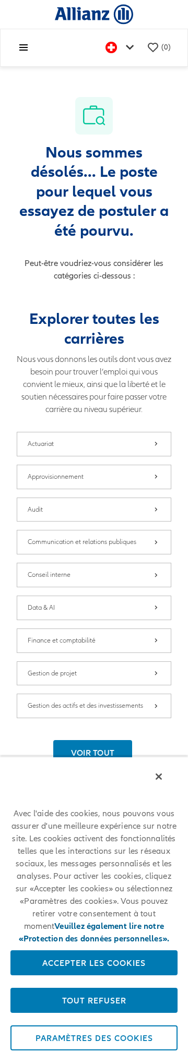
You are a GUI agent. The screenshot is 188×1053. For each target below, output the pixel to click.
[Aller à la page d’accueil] (94, 14)
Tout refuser (94, 1000)
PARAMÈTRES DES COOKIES (94, 1038)
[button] (93, 752)
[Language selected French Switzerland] (121, 47)
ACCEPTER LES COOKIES (94, 962)
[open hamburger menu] (23, 47)
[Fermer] (158, 776)
